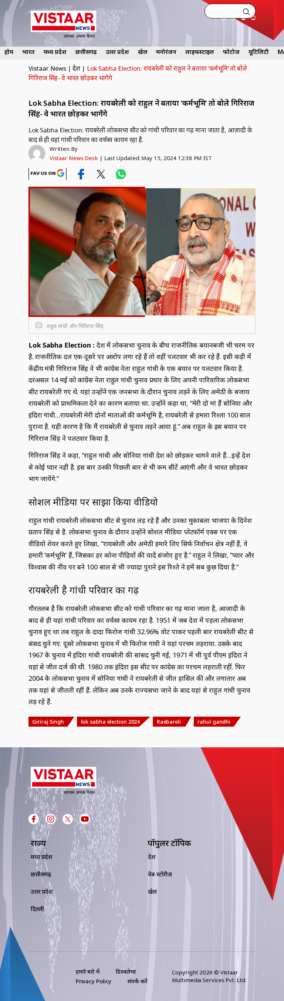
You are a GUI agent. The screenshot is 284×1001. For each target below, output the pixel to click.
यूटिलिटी (258, 52)
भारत (28, 52)
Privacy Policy (94, 981)
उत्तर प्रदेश (117, 52)
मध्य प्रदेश (55, 52)
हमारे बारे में (87, 971)
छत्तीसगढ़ (86, 52)
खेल (143, 52)
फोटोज (231, 52)
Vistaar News (47, 68)
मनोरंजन (166, 52)
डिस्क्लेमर (126, 971)
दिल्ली (37, 909)
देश (76, 68)
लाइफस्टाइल (199, 52)
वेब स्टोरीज (160, 874)
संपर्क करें (137, 981)
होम (8, 52)
